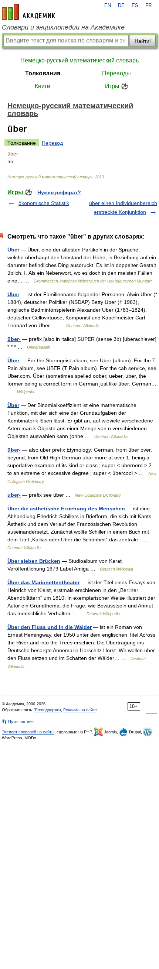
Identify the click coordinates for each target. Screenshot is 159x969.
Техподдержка (47, 710)
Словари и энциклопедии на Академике (63, 27)
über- (14, 339)
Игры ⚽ (116, 86)
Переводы (116, 73)
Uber (13, 294)
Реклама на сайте (80, 710)
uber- (14, 495)
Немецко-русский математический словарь (79, 60)
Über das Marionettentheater (43, 582)
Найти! (143, 41)
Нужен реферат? (59, 192)
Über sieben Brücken (33, 561)
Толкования (42, 73)
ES (135, 5)
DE (121, 5)
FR (148, 5)
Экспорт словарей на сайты (28, 732)
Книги (42, 86)
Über (13, 250)
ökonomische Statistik (43, 203)
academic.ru (28, 12)
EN (107, 5)
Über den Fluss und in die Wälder (49, 627)
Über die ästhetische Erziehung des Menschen (66, 508)
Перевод (52, 143)
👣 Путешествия (18, 721)
